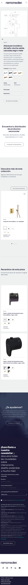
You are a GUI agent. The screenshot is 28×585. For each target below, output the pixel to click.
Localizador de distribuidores (14, 144)
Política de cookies (5, 579)
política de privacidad (18, 500)
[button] (1, 39)
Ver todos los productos (19, 188)
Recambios (7, 93)
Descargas (7, 89)
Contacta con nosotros (14, 423)
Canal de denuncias (5, 583)
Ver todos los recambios (12, 101)
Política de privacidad (6, 581)
